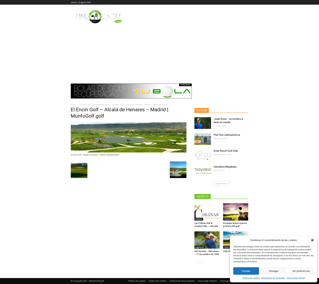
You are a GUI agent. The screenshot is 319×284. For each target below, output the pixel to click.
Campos (198, 219)
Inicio (73, 104)
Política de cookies (251, 278)
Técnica (227, 219)
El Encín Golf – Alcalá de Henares (94, 104)
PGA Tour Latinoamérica (227, 135)
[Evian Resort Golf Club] (202, 155)
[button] (312, 240)
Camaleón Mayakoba (225, 166)
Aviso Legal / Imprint (296, 278)
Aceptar (246, 271)
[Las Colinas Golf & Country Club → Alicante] (207, 212)
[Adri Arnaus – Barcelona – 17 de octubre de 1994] (207, 240)
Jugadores (199, 247)
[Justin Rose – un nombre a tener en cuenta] (202, 123)
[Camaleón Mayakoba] (202, 171)
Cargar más (220, 183)
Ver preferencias (301, 271)
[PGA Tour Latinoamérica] (202, 139)
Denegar (273, 271)
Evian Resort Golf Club (226, 150)
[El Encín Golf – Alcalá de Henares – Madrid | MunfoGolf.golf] (128, 151)
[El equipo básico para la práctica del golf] (235, 212)
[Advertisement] (159, 50)
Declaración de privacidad (273, 278)
